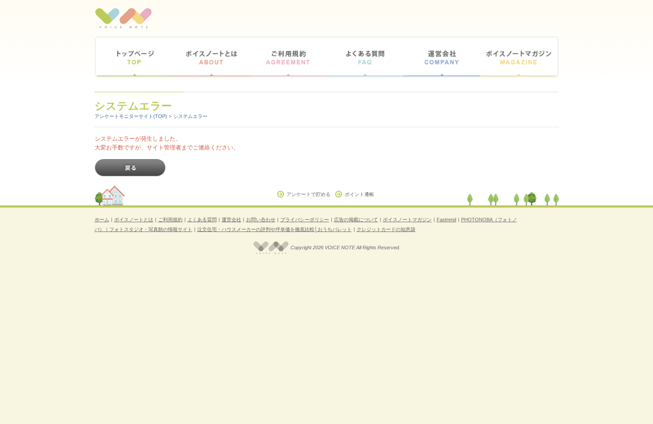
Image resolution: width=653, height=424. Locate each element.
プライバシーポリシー (304, 219)
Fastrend (446, 219)
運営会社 (441, 57)
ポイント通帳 (359, 194)
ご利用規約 (288, 57)
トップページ (134, 57)
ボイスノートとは (211, 57)
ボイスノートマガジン (518, 57)
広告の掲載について (356, 219)
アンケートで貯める (308, 194)
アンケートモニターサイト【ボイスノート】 (123, 18)
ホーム (102, 219)
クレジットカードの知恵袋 (386, 229)
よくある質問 (364, 57)
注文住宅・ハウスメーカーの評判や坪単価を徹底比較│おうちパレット (274, 229)
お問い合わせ (260, 219)
